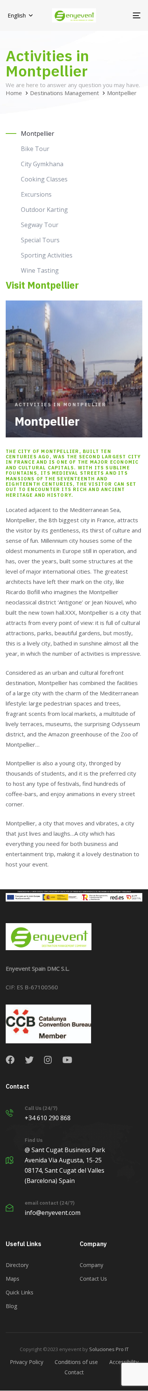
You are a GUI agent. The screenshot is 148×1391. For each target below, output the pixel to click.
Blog (11, 1306)
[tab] (74, 133)
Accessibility (124, 1362)
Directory (17, 1265)
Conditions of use (76, 1362)
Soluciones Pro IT (109, 1349)
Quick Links (19, 1292)
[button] (20, 15)
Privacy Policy (26, 1362)
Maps (12, 1278)
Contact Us (93, 1278)
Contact (74, 1372)
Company (91, 1265)
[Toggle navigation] (118, 15)
